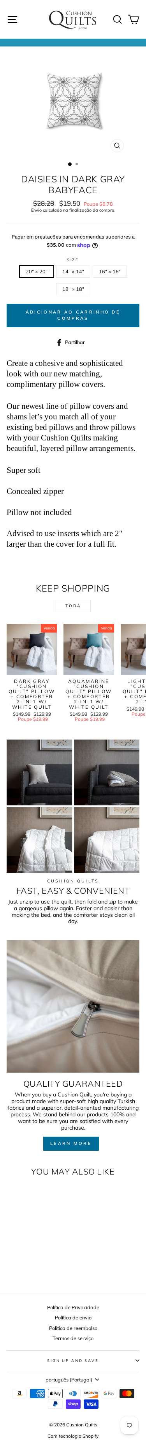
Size (73, 260)
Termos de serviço (73, 1338)
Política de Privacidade (73, 1307)
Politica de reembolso (73, 1328)
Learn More (71, 1143)
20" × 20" (36, 271)
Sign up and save (73, 1360)
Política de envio (73, 1317)
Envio (36, 210)
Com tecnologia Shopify (73, 1436)
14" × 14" (73, 271)
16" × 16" (110, 271)
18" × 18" (73, 289)
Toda (73, 605)
